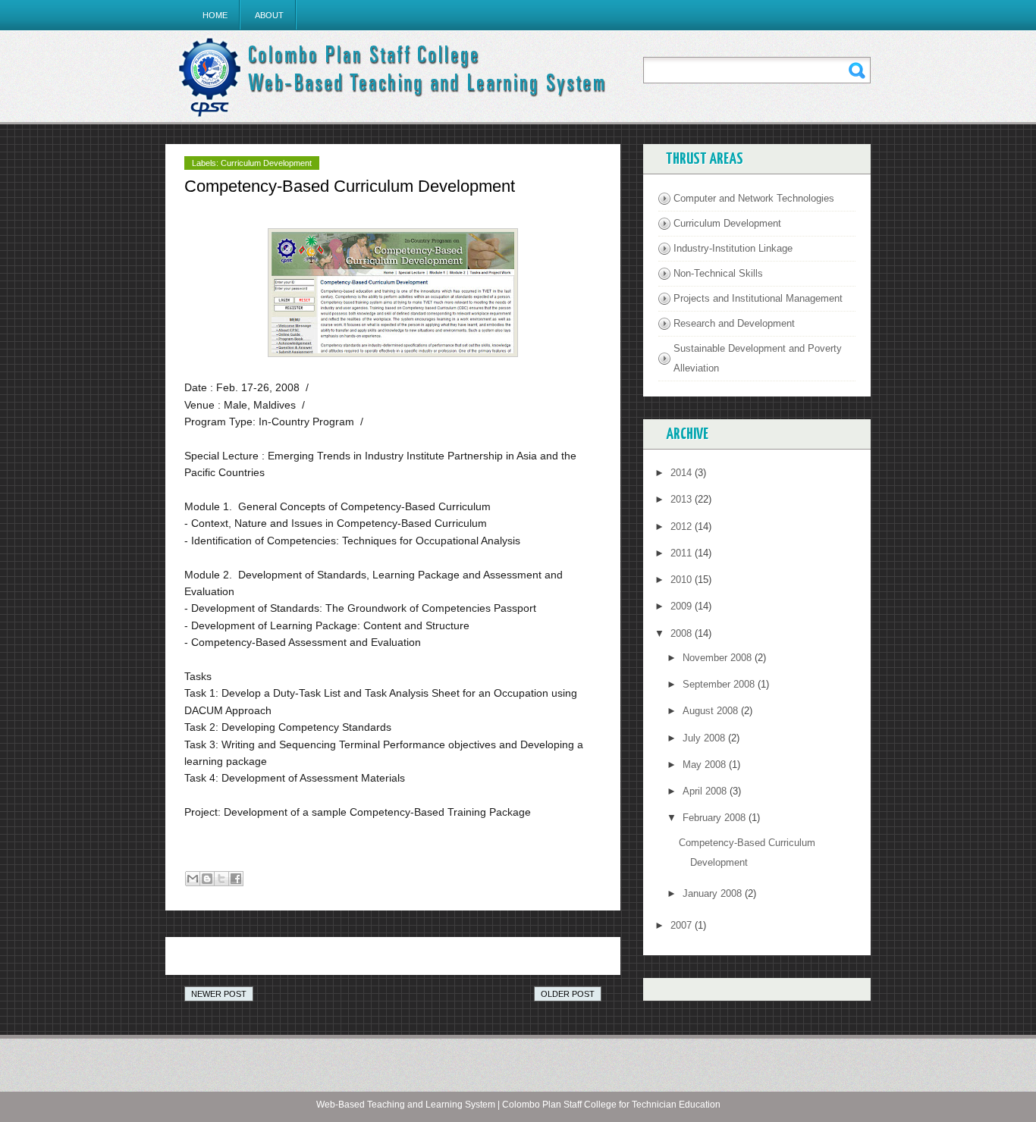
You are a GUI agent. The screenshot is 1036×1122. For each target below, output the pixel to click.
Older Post (568, 993)
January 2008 (714, 893)
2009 (682, 606)
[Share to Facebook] (235, 878)
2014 (682, 472)
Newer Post (218, 993)
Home (215, 15)
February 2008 (716, 817)
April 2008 (706, 791)
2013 (682, 499)
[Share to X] (221, 878)
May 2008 (706, 764)
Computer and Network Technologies (753, 198)
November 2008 (719, 657)
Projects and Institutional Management (758, 298)
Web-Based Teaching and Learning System (405, 1104)
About (269, 15)
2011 (682, 553)
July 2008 (705, 738)
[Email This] (192, 878)
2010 (682, 579)
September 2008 (720, 684)
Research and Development (734, 323)
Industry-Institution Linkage (733, 248)
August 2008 (712, 710)
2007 (682, 925)
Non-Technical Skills (718, 273)
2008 (682, 633)
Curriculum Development (266, 163)
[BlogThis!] (207, 878)
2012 (682, 526)
